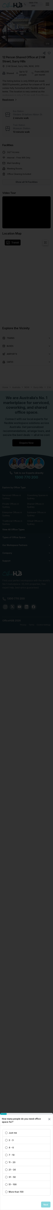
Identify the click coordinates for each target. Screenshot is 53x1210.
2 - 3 (11, 1140)
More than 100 (16, 1192)
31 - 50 (12, 1177)
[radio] (6, 1133)
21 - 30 (12, 1170)
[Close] (49, 1119)
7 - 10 (11, 1155)
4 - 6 (11, 1148)
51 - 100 (12, 1184)
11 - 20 (12, 1162)
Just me (13, 1133)
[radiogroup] (26, 1162)
